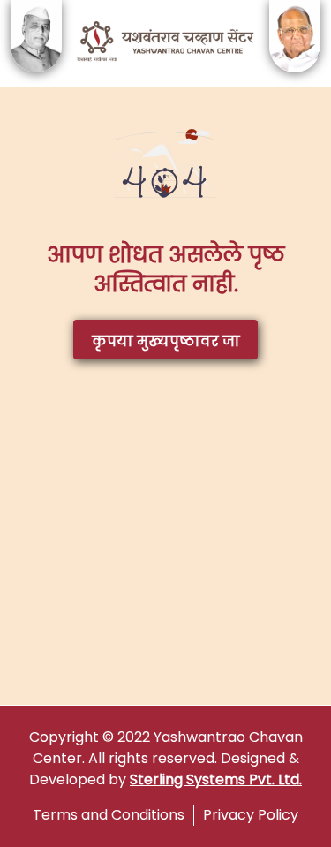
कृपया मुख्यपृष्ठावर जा (166, 341)
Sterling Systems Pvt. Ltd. (216, 779)
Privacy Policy (250, 815)
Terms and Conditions (108, 815)
